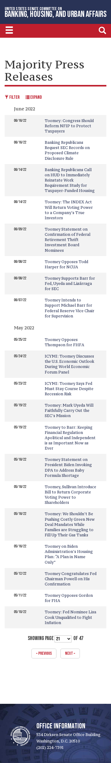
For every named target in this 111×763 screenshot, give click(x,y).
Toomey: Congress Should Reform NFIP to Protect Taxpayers (69, 125)
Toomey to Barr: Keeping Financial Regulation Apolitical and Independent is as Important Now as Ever (70, 438)
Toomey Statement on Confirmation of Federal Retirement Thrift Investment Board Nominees (67, 240)
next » (70, 653)
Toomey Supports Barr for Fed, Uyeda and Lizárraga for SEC (70, 283)
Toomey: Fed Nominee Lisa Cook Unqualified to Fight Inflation (70, 617)
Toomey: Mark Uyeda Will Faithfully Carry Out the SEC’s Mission (69, 410)
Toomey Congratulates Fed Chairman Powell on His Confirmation (71, 578)
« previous (44, 653)
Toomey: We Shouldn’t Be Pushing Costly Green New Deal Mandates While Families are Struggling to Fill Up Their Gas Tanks (70, 524)
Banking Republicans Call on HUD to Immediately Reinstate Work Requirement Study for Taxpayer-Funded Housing (70, 180)
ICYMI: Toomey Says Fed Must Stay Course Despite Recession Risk (69, 388)
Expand (36, 97)
